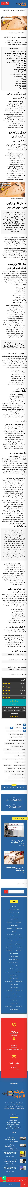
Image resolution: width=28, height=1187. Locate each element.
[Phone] (4, 1178)
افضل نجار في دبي (21, 743)
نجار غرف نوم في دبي (19, 65)
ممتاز (23, 88)
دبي (23, 458)
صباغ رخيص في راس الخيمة (13, 968)
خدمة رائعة (21, 81)
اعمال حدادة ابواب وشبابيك (14, 909)
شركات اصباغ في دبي (14, 953)
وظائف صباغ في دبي (14, 1009)
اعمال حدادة (14, 906)
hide (17, 48)
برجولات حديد (18, 922)
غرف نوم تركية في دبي (20, 752)
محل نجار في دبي (6, 759)
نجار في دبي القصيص (20, 780)
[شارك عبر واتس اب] (8, 788)
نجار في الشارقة (19, 990)
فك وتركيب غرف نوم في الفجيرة (18, 674)
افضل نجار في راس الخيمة (14, 919)
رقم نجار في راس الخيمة (14, 940)
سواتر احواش (17, 944)
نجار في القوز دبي (21, 777)
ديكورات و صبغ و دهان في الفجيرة (13, 934)
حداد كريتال (14, 931)
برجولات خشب (9, 922)
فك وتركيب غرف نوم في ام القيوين (18, 659)
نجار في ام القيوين (18, 996)
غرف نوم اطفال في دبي (9, 749)
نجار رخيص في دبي (11, 768)
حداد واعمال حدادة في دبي (13, 1122)
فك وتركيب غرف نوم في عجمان (17, 669)
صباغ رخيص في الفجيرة (14, 962)
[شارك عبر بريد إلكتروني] (4, 788)
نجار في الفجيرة (9, 990)
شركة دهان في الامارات (13, 956)
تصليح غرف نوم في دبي (19, 60)
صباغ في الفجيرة (19, 972)
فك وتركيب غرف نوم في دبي (18, 51)
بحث (5, 891)
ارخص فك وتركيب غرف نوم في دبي (16, 58)
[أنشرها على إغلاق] (20, 788)
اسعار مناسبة (20, 79)
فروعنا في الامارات (20, 76)
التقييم (23, 78)
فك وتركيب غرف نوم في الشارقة (17, 654)
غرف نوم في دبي (9, 752)
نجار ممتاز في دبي (9, 780)
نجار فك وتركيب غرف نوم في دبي (17, 56)
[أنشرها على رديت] (14, 788)
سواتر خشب (19, 947)
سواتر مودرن (18, 950)
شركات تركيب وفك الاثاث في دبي (16, 62)
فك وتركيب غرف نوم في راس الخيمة (17, 667)
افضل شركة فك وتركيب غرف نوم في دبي (15, 53)
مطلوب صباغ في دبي (14, 975)
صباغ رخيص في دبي (14, 965)
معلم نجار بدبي (21, 64)
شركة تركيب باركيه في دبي (13, 1128)
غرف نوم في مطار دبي (20, 755)
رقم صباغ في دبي (19, 937)
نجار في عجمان (19, 1006)
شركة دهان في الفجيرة (13, 959)
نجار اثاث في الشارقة (14, 978)
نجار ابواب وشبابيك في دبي (18, 74)
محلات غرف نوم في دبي (20, 762)
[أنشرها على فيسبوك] (23, 788)
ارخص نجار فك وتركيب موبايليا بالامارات (18, 524)
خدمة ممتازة (20, 85)
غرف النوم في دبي (21, 749)
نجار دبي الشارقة (21, 768)
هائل (22, 87)
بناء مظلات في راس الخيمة (13, 1126)
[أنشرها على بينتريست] (17, 788)
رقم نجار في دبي (8, 937)
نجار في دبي (12, 777)
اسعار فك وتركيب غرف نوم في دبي (16, 55)
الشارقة (20, 845)
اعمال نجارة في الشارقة (14, 912)
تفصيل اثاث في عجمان (13, 1124)
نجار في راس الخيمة (14, 1003)
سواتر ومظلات (9, 950)
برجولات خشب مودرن (14, 925)
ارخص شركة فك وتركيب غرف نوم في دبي (17, 590)
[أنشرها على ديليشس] (11, 788)
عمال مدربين (20, 83)
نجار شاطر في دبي (21, 771)
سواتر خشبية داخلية (9, 947)
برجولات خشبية (19, 928)
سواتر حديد (9, 944)
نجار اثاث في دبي (7, 765)
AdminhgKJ (18, 724)
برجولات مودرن (9, 928)
